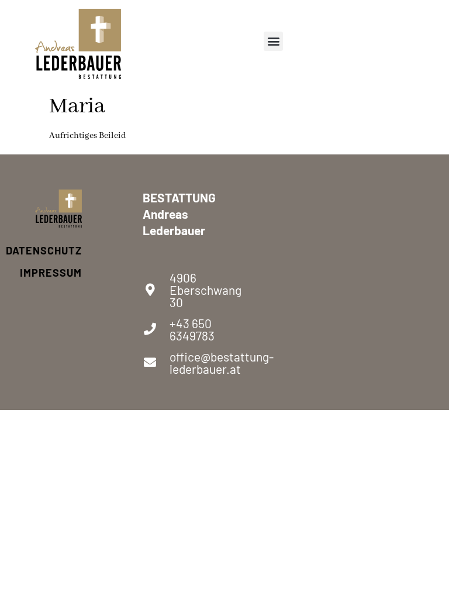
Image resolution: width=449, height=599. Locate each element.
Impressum (58, 272)
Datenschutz (58, 250)
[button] (273, 41)
